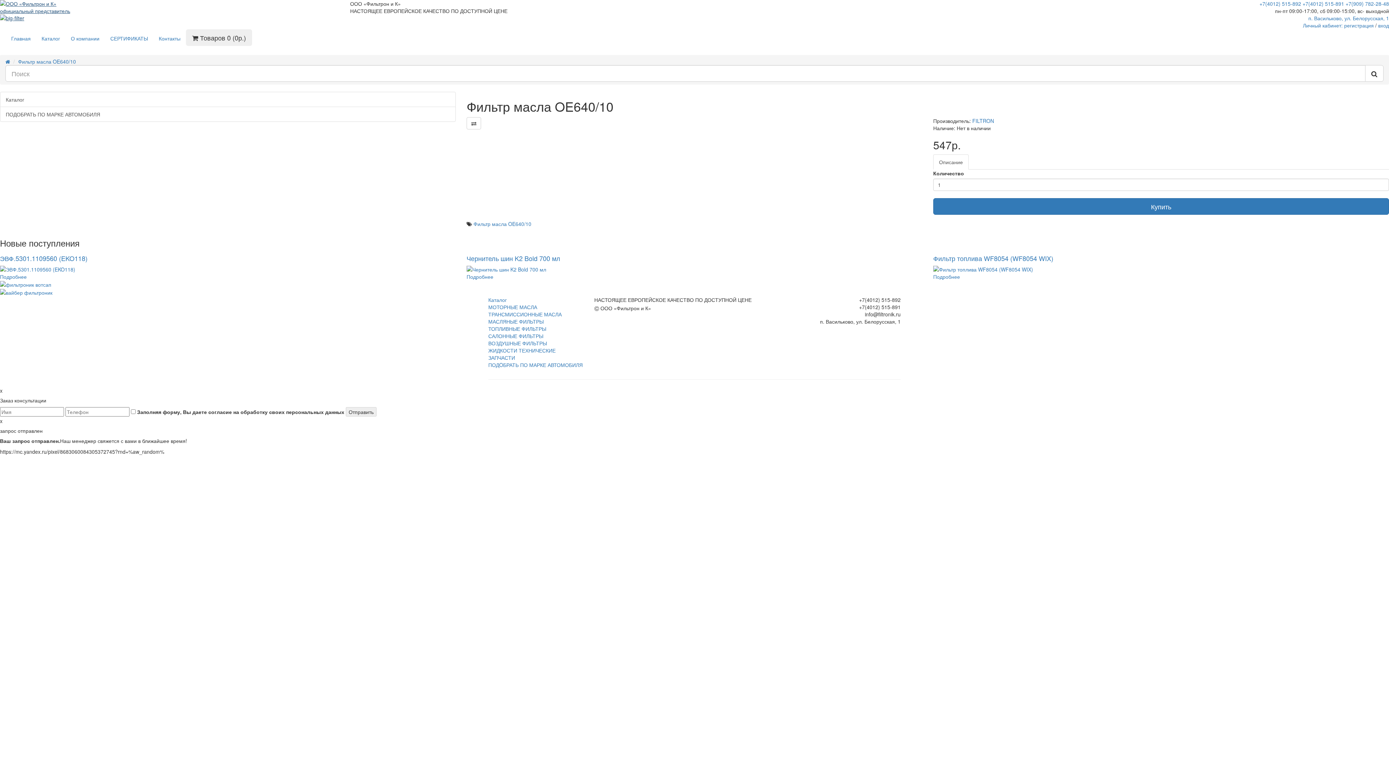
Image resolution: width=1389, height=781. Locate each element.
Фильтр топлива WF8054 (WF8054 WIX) (993, 258)
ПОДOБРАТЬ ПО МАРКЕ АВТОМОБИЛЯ (535, 364)
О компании (85, 38)
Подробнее (13, 276)
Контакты (169, 38)
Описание (951, 162)
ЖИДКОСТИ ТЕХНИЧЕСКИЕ (522, 350)
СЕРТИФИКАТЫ (129, 38)
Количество (948, 173)
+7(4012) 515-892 (1280, 3)
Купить (1161, 206)
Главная (21, 38)
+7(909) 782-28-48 (1367, 3)
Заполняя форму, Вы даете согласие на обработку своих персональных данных (240, 411)
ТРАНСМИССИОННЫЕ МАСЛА (525, 314)
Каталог (51, 38)
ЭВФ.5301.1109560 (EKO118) (44, 258)
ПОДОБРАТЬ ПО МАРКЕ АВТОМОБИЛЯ (53, 114)
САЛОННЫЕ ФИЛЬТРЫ (515, 336)
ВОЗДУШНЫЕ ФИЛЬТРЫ (517, 343)
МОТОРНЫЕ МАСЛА (512, 307)
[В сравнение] (474, 123)
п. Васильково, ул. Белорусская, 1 (1348, 18)
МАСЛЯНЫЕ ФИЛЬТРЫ (516, 321)
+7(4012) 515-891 (1323, 3)
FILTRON (983, 120)
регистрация (1359, 25)
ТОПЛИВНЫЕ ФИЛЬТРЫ (517, 328)
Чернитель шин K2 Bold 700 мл (513, 258)
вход (1383, 25)
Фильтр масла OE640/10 (47, 61)
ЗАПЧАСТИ (501, 357)
